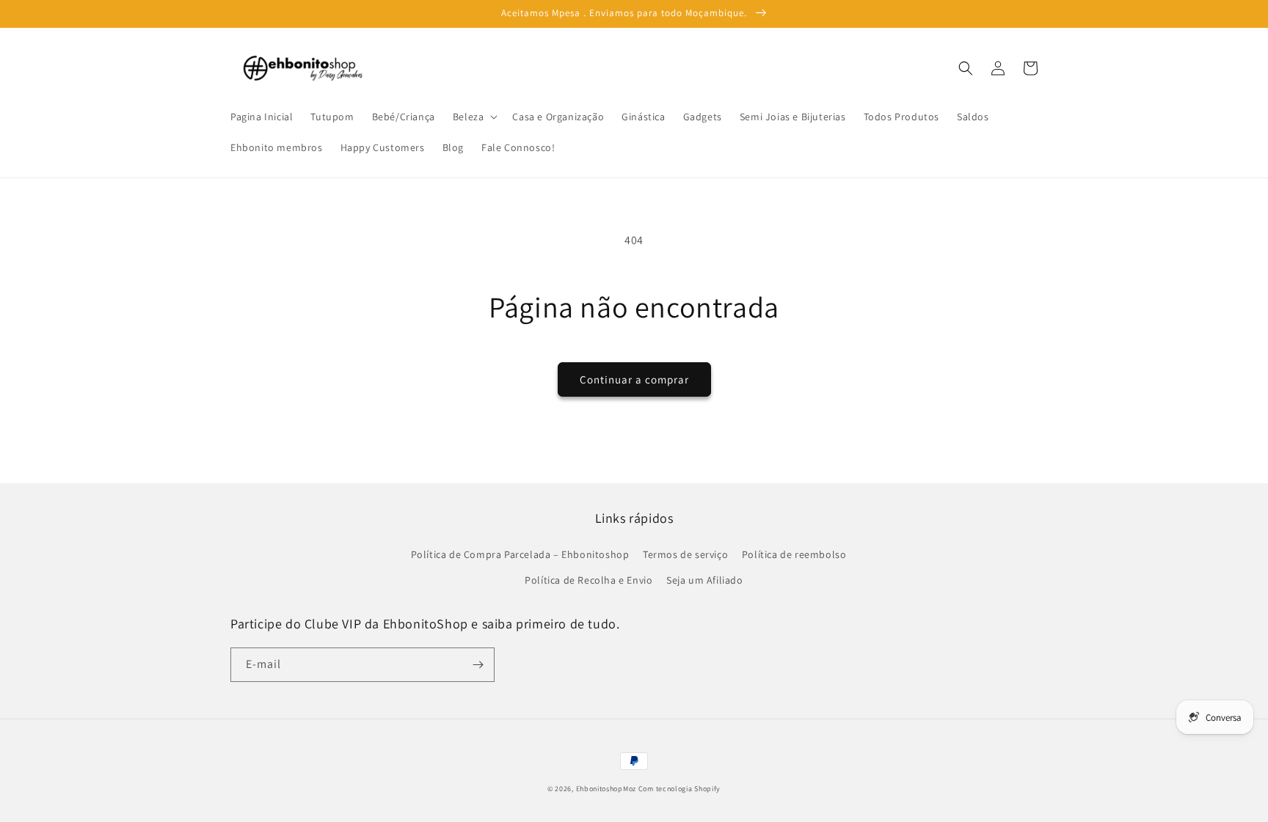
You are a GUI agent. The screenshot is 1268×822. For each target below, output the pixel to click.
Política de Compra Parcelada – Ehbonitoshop (520, 554)
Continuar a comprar (634, 379)
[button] (474, 116)
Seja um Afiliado (704, 580)
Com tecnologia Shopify (679, 788)
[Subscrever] (478, 664)
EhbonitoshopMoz (606, 788)
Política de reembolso (794, 554)
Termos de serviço (685, 554)
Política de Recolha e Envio (588, 580)
